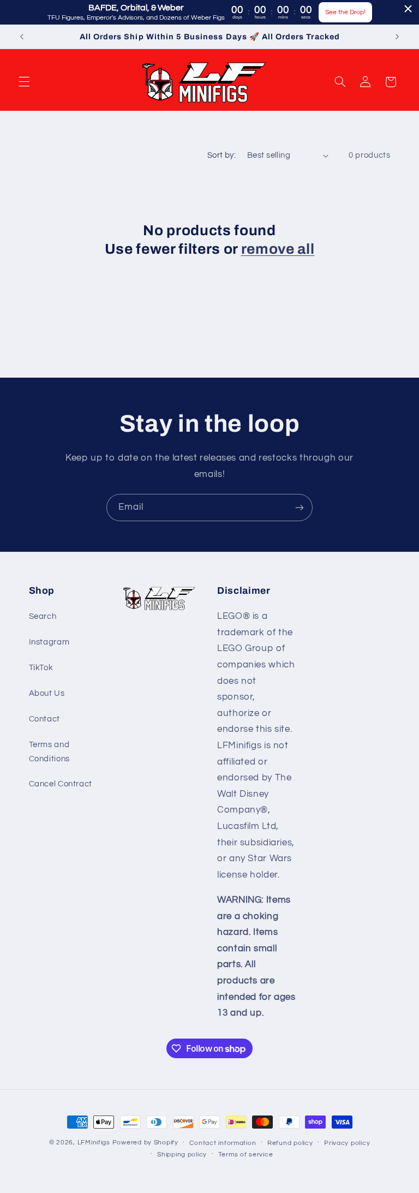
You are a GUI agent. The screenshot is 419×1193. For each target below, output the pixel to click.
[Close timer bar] (408, 8)
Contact (44, 719)
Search (43, 616)
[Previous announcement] (22, 37)
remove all (278, 249)
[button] (24, 81)
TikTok (41, 668)
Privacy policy (347, 1143)
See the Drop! (345, 12)
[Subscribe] (299, 507)
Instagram (49, 642)
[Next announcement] (397, 37)
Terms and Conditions (49, 752)
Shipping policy (182, 1155)
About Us (47, 693)
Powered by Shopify (145, 1143)
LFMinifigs (93, 1143)
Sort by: (221, 155)
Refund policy (290, 1143)
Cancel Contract (60, 784)
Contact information (222, 1143)
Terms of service (245, 1155)
